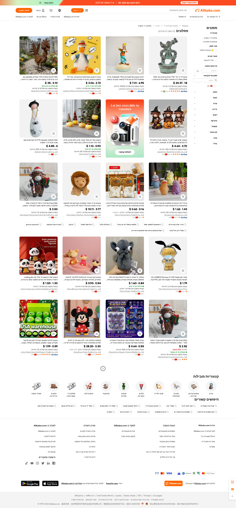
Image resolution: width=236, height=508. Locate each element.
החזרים (92, 447)
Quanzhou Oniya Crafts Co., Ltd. (44, 91)
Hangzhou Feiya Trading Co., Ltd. (87, 352)
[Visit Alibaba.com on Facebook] (53, 463)
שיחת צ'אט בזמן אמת (86, 436)
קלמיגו (109, 412)
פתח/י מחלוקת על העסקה (85, 441)
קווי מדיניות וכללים (167, 457)
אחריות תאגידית (208, 441)
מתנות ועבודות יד (171, 26)
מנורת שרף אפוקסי (54, 225)
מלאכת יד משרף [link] (144, 26)
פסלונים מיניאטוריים (182, 412)
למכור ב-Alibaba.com (46, 431)
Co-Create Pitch (208, 436)
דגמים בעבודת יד (151, 406)
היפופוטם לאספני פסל (152, 225)
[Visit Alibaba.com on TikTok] (26, 463)
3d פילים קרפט (67, 406)
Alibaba (185, 26)
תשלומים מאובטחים (167, 431)
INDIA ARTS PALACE (178, 89)
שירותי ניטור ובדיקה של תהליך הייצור (160, 452)
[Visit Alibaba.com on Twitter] (43, 463)
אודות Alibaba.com (206, 425)
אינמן (71, 225)
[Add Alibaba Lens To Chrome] (173, 483)
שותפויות (51, 452)
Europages (157, 495)
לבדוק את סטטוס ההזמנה (45, 441)
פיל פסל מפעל (86, 225)
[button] (86, 10)
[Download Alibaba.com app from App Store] (50, 483)
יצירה (157, 26)
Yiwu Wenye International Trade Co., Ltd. (84, 289)
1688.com (90, 495)
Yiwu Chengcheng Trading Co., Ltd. (129, 215)
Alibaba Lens (200, 483)
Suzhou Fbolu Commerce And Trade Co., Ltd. (82, 91)
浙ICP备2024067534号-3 (187, 504)
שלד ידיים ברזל (86, 406)
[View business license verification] (142, 504)
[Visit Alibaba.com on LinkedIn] (48, 463)
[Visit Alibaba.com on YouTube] (32, 463)
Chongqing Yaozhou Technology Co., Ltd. (83, 215)
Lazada (118, 495)
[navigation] (205, 197)
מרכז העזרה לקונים (87, 431)
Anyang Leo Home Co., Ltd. (175, 215)
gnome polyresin (32, 225)
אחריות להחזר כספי (167, 436)
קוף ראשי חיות (187, 406)
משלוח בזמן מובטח (167, 441)
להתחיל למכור (49, 436)
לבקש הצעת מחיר (128, 436)
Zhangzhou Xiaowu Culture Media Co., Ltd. (126, 352)
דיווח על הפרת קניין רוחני (85, 452)
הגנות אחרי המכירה (167, 447)
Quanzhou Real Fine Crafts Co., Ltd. (172, 152)
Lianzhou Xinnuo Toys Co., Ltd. (131, 89)
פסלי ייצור (170, 406)
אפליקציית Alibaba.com (71, 483)
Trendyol (147, 495)
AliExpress (79, 495)
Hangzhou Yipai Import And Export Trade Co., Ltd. (38, 352)
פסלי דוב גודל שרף (176, 231)
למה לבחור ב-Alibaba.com (204, 431)
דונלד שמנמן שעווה (130, 406)
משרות (212, 447)
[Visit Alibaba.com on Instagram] (37, 463)
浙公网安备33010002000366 (162, 504)
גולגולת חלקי (105, 225)
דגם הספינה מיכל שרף (205, 412)
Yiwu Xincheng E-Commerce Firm (173, 289)
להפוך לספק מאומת (47, 447)
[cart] (51, 11)
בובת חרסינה (142, 412)
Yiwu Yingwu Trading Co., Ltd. (132, 291)
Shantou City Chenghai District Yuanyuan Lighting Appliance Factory (38, 289)
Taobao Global (129, 495)
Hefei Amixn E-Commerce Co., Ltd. (172, 357)
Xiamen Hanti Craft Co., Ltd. (46, 152)
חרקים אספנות (160, 412)
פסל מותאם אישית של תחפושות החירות (146, 231)
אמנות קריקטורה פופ (45, 406)
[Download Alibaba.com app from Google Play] (30, 483)
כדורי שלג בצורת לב (176, 225)
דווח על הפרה (89, 457)
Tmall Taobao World (104, 495)
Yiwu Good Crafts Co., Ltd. (90, 154)
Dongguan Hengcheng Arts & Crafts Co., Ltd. (39, 215)
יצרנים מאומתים (128, 431)
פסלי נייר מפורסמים (107, 406)
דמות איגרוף (124, 412)
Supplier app (112, 483)
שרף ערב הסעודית (207, 406)
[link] (232, 482)
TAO (139, 495)
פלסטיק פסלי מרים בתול (126, 225)
